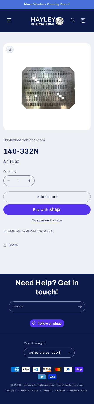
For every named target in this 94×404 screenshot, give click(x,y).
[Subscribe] (80, 306)
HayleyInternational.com (39, 385)
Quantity (9, 171)
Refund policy (30, 390)
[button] (9, 20)
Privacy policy (78, 390)
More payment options (47, 220)
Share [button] (13, 245)
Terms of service (54, 390)
